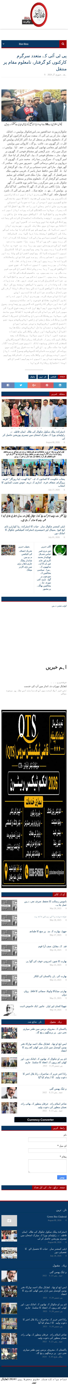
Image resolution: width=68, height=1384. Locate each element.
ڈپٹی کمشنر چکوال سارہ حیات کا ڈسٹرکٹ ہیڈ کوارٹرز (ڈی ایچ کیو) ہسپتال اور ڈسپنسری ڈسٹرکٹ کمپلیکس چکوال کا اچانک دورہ (34, 530)
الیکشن (53, 377)
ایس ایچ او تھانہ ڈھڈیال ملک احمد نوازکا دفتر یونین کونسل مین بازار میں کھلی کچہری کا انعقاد (44, 1047)
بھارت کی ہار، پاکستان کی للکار (50, 976)
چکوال (32, 377)
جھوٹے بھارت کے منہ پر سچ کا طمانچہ (47, 931)
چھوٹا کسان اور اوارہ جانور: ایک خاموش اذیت (43, 1006)
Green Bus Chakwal (57, 1216)
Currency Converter (40, 1119)
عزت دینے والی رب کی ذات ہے (51, 916)
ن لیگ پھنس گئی (58, 1089)
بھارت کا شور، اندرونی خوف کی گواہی (46, 961)
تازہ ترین (42, 377)
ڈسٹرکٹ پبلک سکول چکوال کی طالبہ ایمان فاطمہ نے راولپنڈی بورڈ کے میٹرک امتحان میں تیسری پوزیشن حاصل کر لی (34, 435)
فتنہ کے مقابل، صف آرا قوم (52, 946)
